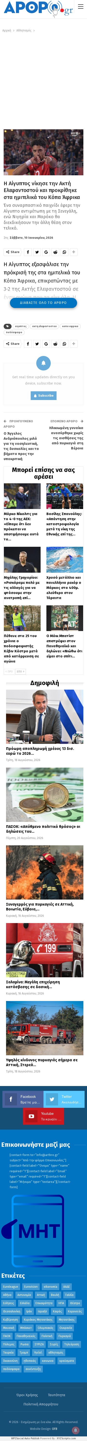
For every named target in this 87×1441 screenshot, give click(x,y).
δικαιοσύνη (10, 1361)
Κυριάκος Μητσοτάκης (38, 1319)
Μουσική (8, 1328)
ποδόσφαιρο (14, 332)
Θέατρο (75, 1303)
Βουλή (55, 1295)
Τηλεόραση (71, 1344)
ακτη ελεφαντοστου (44, 326)
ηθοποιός (30, 1361)
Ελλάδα (24, 1303)
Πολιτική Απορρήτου (40, 1404)
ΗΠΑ (61, 1303)
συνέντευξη (33, 1369)
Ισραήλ (42, 1311)
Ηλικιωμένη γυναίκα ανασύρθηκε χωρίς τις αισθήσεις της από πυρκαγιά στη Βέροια (66, 438)
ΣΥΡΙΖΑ (39, 1344)
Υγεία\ (38, 1352)
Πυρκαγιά (64, 1336)
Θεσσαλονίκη (11, 1311)
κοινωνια (47, 1361)
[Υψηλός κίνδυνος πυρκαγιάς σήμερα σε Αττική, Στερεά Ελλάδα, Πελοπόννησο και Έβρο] (44, 1028)
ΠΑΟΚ (7, 1336)
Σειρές (54, 1344)
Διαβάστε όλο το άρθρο (43, 303)
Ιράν (29, 1311)
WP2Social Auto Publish (25, 1438)
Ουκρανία (65, 1328)
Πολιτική (47, 1336)
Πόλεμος (8, 1344)
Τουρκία (8, 1352)
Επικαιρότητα (44, 1303)
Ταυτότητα (56, 1395)
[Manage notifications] (76, 1430)
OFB (54, 1429)
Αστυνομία (24, 1295)
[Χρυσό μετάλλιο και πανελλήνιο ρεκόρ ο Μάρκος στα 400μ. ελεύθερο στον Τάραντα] (64, 559)
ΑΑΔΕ (66, 1286)
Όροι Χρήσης (27, 1395)
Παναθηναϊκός (26, 1336)
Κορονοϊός (75, 1311)
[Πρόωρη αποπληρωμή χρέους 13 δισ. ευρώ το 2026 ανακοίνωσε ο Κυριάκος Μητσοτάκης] (44, 717)
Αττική (41, 1295)
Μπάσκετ (26, 1328)
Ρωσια (25, 1344)
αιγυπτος (21, 326)
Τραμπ (24, 1352)
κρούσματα (66, 1361)
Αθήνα (7, 1295)
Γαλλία (69, 1295)
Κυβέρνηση (10, 1319)
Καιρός (57, 1311)
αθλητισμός (55, 1352)
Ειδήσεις (8, 1303)
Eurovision (31, 1286)
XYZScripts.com (66, 1438)
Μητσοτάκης (67, 1319)
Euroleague (10, 1286)
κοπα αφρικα (70, 326)
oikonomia (50, 1286)
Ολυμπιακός (45, 1328)
